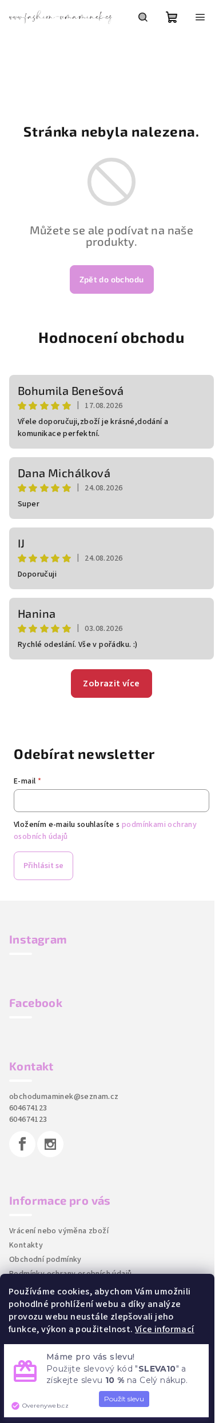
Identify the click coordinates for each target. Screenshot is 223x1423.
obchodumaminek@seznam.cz (64, 1096)
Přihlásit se (43, 866)
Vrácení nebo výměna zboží (59, 1231)
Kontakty (26, 1245)
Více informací (164, 1329)
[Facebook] (22, 1144)
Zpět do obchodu (111, 279)
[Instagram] (50, 1144)
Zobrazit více (111, 683)
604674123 (28, 1108)
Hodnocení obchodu (111, 337)
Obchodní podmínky (45, 1259)
